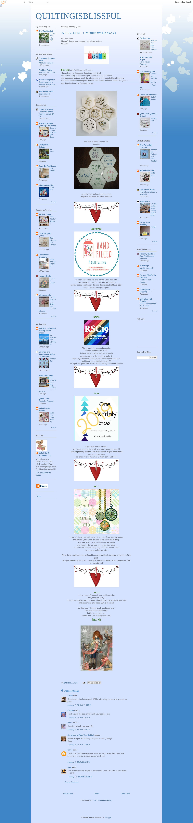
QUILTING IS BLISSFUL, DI (45, 454)
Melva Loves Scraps (44, 409)
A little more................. (154, 175)
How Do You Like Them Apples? (154, 45)
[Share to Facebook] (97, 682)
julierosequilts (45, 295)
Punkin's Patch (45, 70)
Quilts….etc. (44, 399)
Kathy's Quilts (45, 214)
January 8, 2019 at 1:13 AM (79, 717)
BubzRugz (144, 266)
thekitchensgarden (47, 80)
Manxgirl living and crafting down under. (47, 330)
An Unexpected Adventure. (53, 339)
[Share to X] (94, 682)
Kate (69, 767)
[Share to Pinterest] (99, 682)
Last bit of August (146, 268)
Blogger (108, 817)
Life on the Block (147, 190)
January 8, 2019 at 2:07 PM (79, 744)
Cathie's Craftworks (148, 95)
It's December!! (44, 94)
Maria (70, 723)
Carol (70, 750)
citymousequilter (46, 185)
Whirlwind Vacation (46, 63)
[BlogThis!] (91, 682)
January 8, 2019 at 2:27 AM (79, 730)
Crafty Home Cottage (44, 146)
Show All (53, 202)
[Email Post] (84, 683)
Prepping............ (146, 292)
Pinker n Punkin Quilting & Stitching (47, 124)
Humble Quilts (45, 276)
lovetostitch (145, 201)
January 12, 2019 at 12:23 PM (80, 777)
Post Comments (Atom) (102, 800)
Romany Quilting (147, 254)
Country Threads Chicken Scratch (46, 110)
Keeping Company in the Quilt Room (53, 132)
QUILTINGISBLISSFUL (79, 16)
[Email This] (88, 682)
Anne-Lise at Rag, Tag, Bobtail (81, 735)
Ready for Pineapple (47, 401)
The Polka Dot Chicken (146, 146)
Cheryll (71, 710)
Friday (153, 227)
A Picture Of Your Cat (47, 72)
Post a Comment (72, 782)
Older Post (125, 794)
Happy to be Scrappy (145, 223)
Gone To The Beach (47, 166)
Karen (70, 695)
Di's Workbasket (46, 31)
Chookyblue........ (147, 289)
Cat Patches (145, 38)
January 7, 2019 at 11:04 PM (79, 705)
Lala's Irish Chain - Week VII (52, 417)
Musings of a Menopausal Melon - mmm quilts (47, 354)
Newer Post (68, 794)
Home (97, 794)
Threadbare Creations (44, 256)
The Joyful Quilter (147, 71)
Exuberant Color (147, 171)
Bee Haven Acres (46, 92)
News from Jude (46, 375)
